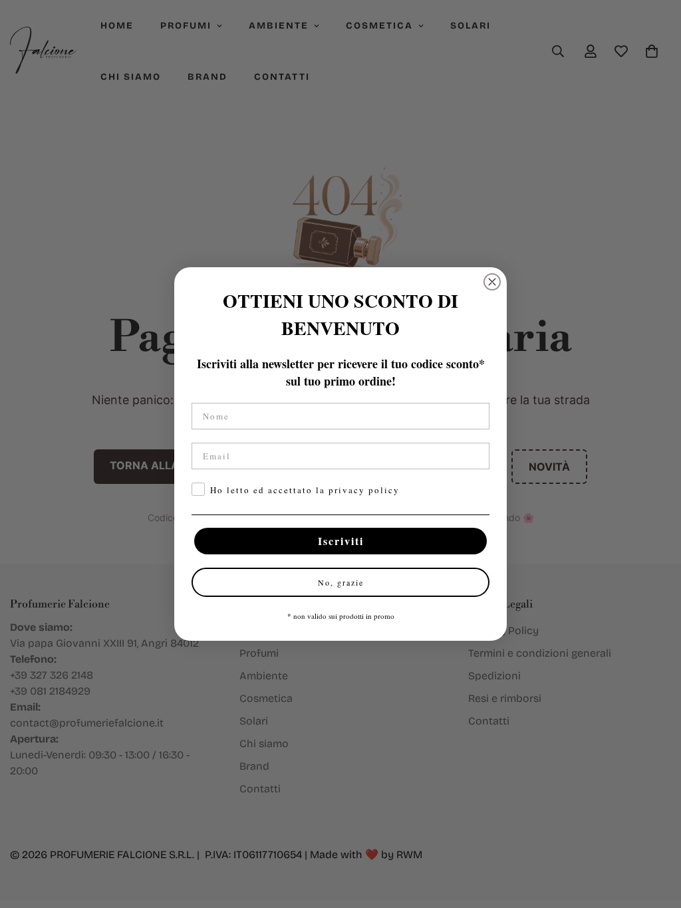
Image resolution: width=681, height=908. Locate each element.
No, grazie (341, 582)
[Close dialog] (492, 282)
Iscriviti (341, 540)
